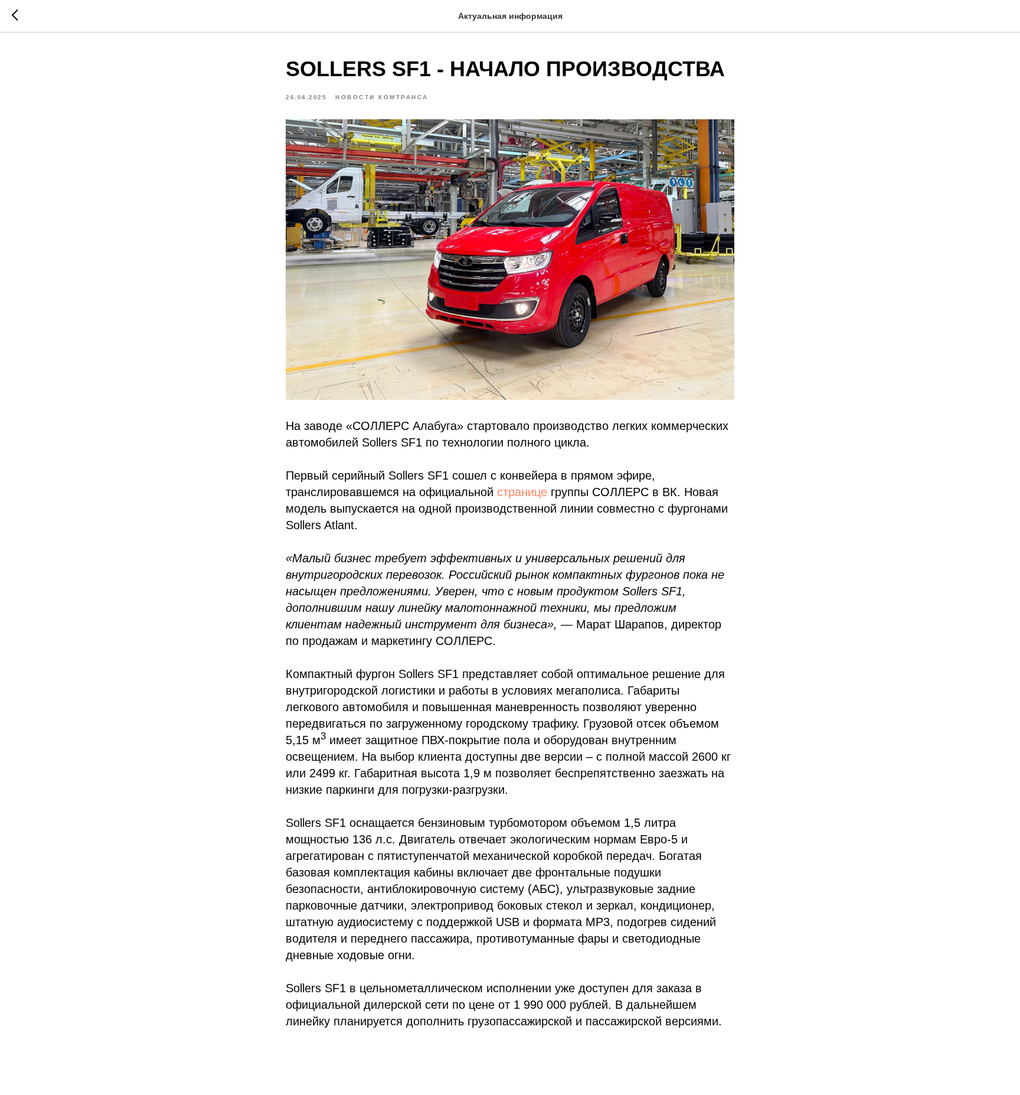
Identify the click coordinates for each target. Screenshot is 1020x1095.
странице (522, 491)
